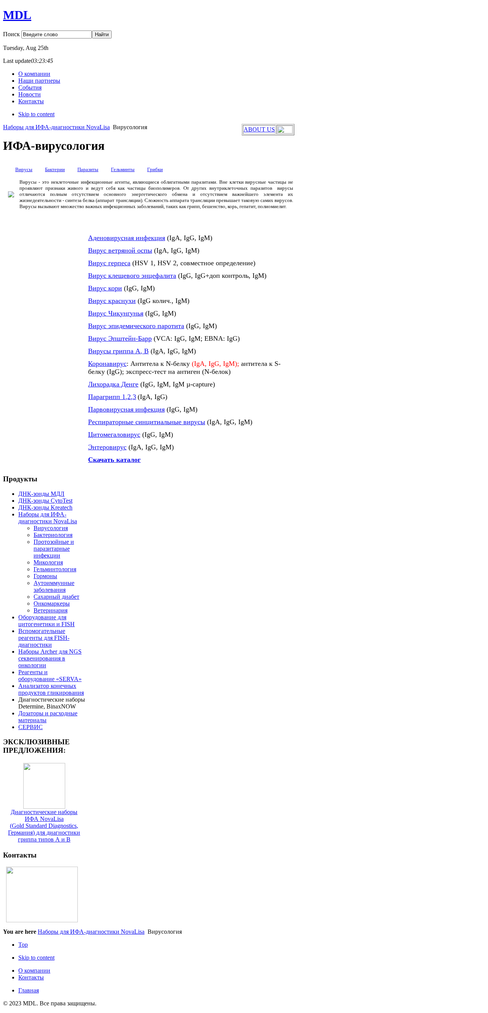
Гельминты (123, 169)
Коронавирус (107, 363)
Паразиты (87, 169)
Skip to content (36, 114)
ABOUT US (259, 129)
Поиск (12, 34)
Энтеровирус (107, 447)
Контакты (31, 977)
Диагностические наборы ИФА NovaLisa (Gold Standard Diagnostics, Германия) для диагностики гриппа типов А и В (44, 826)
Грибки (155, 169)
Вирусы (23, 169)
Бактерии (55, 169)
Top (23, 944)
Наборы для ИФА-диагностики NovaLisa (56, 127)
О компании (34, 970)
